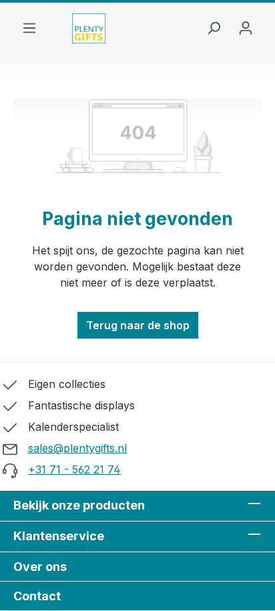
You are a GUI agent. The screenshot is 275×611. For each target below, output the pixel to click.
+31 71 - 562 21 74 (74, 469)
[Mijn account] (246, 28)
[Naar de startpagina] (88, 28)
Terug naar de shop (138, 325)
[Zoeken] (214, 28)
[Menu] (29, 28)
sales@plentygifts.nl (77, 448)
